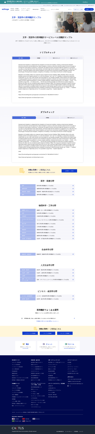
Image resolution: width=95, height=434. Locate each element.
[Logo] (4, 9)
